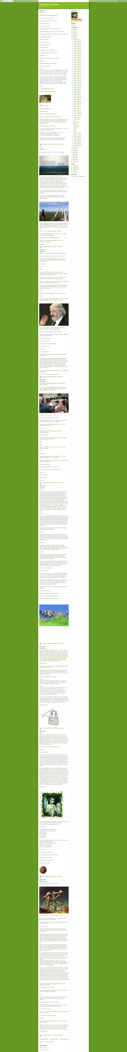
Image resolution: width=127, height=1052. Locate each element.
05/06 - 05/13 (77, 71)
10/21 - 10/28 (77, 113)
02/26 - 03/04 (77, 53)
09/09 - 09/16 (77, 103)
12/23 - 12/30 (77, 143)
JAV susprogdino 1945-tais (55, 1011)
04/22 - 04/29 (77, 68)
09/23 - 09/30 (77, 106)
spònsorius (41, 15)
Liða (40, 733)
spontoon (41, 63)
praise (66, 696)
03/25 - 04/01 (77, 60)
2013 (74, 147)
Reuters (57, 549)
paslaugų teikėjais (43, 260)
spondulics (41, 20)
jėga (45, 428)
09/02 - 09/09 (77, 101)
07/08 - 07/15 (77, 87)
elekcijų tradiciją (43, 384)
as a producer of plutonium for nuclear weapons (56, 1028)
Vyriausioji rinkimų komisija (55, 388)
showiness (48, 667)
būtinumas (41, 335)
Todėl (40, 444)
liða (40, 849)
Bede (40, 757)
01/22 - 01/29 (77, 45)
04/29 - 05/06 (77, 69)
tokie (45, 233)
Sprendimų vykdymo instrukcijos (58, 260)
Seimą (60, 387)
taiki (44, 244)
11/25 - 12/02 (77, 136)
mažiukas (44, 111)
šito (41, 453)
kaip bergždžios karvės (45, 88)
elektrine (45, 1031)
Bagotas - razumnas (43, 374)
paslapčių (54, 437)
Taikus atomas (43, 881)
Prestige (41, 666)
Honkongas (41, 241)
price (40, 686)
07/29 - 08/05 (77, 92)
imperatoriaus (62, 383)
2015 (74, 150)
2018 (74, 156)
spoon (40, 68)
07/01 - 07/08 (77, 85)
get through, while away (52, 854)
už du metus (48, 567)
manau (48, 464)
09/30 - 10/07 (77, 108)
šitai (41, 266)
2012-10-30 (41, 513)
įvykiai (74, 172)
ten (46, 1008)
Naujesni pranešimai (44, 1039)
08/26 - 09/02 (77, 99)
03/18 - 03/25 (77, 59)
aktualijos (75, 168)
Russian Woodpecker (46, 223)
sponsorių (47, 125)
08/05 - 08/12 (77, 94)
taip (43, 464)
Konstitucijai (47, 288)
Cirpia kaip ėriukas (43, 91)
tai (45, 383)
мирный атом (55, 883)
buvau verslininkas (45, 456)
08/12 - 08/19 (77, 96)
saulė (44, 752)
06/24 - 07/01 (77, 83)
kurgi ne (47, 39)
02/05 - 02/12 (77, 48)
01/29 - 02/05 (77, 46)
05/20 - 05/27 (77, 75)
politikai (75, 165)
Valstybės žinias (58, 456)
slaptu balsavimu (50, 387)
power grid (63, 938)
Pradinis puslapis (54, 1039)
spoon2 (41, 58)
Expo (61, 915)
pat (45, 464)
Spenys (41, 12)
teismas (46, 414)
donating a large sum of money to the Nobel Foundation (52, 671)
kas (57, 460)
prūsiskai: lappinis (53, 113)
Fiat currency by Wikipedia (79, 176)
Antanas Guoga (42, 656)
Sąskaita (41, 251)
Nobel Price (42, 648)
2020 (74, 159)
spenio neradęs (51, 91)
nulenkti (48, 461)
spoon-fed (41, 23)
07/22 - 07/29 (77, 90)
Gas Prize (42, 487)
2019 (74, 157)
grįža (47, 752)
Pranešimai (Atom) (49, 1041)
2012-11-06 (41, 542)
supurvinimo (50, 273)
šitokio (57, 334)
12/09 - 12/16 (77, 140)
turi (59, 460)
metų (47, 570)
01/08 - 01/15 (77, 41)
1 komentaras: (59, 246)
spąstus (50, 133)
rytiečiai (64, 586)
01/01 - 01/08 (77, 39)
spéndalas (41, 138)
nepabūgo (41, 587)
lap (45, 108)
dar (47, 111)
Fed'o (40, 42)
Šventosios (52, 383)
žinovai (46, 361)
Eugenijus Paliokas (77, 19)
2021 (74, 161)
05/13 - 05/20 (77, 73)
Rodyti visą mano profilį (76, 21)
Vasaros (41, 752)
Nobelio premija (56, 660)
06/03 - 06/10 (77, 78)
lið (39, 821)
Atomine (41, 1031)
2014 (74, 149)
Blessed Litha (42, 786)
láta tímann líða (42, 852)
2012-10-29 (41, 489)
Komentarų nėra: (60, 144)
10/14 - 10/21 (77, 112)
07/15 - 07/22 (77, 89)
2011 (74, 36)
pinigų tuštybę (58, 359)
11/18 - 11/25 (77, 135)
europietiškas (48, 241)
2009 (74, 32)
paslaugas (60, 300)
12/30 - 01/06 (77, 145)
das (74, 170)
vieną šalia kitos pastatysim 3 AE (52, 240)
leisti (48, 862)
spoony (41, 44)
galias (61, 460)
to (53, 586)
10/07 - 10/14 (77, 110)
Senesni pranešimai (64, 1039)
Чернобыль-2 (42, 149)
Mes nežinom (43, 381)
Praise (40, 696)
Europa (41, 244)
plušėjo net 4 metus (56, 285)
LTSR (46, 1004)
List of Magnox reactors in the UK (46, 987)
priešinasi (55, 282)
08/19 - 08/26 (77, 97)
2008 (74, 31)
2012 (74, 38)
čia (62, 359)
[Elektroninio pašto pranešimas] (54, 145)
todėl (42, 1018)
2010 (74, 34)
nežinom (44, 430)
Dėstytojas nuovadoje (49, 4)
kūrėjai (43, 351)
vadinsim (52, 125)
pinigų (47, 351)
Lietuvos (75, 167)
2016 (74, 152)
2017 (74, 154)
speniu (43, 42)
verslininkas (65, 655)
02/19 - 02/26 (77, 52)
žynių (43, 474)
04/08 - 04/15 (77, 64)
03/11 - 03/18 (77, 57)
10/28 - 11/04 (77, 115)
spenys (52, 88)
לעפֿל (44, 123)
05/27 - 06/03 (77, 76)
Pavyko (41, 296)
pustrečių (44, 570)
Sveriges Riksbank (43, 670)
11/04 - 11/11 (77, 117)
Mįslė (40, 441)
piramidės (50, 277)
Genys (41, 147)
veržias (49, 1008)
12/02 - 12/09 (77, 138)
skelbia (53, 549)
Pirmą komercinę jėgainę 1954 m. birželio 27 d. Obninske (52, 960)
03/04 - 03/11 (77, 55)
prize (40, 679)
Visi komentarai (44, 1050)
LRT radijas (44, 918)
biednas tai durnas (54, 374)
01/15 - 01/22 (77, 43)
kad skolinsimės (59, 446)
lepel (65, 121)
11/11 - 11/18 (77, 133)
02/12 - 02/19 (77, 50)
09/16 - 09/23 (77, 105)
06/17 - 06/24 (77, 82)
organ (56, 370)
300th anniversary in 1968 (60, 670)
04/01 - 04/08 (77, 62)
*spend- (48, 128)
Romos (57, 383)
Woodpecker (64, 227)
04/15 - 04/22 (77, 66)
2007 (74, 29)
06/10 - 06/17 (77, 80)
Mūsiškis (41, 237)
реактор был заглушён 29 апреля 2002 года (51, 983)
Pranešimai (43, 1047)
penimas (47, 42)
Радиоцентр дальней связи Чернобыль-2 (53, 187)
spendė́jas (41, 132)
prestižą (44, 663)
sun (54, 737)
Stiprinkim (41, 704)
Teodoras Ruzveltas (54, 596)
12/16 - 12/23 (77, 142)
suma (55, 676)
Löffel (40, 119)
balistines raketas (53, 237)
